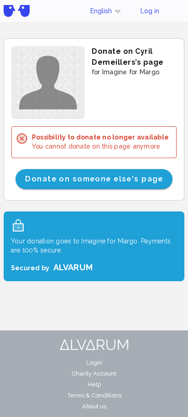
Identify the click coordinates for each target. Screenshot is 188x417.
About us (94, 406)
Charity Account (94, 373)
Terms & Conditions (94, 395)
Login (94, 362)
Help (94, 384)
